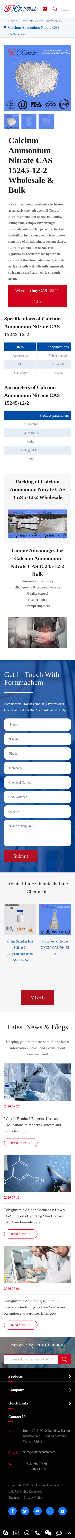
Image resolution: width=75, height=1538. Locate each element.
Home (12, 21)
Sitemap (13, 1497)
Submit (21, 856)
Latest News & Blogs (37, 1027)
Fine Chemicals (48, 21)
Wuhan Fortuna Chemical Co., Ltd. (37, 1488)
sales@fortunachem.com (39, 1452)
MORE (37, 997)
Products (27, 21)
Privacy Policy (33, 1497)
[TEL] (37, 1533)
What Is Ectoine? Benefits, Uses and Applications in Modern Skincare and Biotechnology (32, 1125)
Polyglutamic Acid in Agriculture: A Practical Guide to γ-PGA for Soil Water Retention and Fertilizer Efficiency (34, 1307)
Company (16, 1390)
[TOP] (69, 1533)
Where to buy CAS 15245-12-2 (37, 296)
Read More (21, 1142)
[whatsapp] (26, 1533)
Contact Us (17, 1417)
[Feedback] (59, 1533)
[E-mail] (16, 1533)
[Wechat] (48, 1533)
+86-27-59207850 (35, 1463)
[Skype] (5, 1533)
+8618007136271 (34, 1469)
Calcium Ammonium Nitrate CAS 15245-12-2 (34, 30)
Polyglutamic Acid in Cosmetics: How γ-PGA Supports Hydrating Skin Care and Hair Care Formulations (35, 1216)
